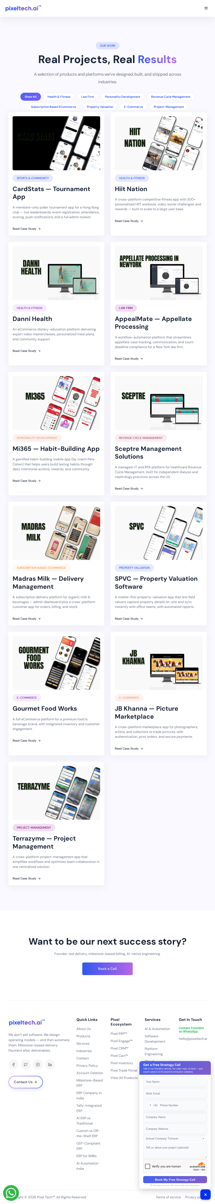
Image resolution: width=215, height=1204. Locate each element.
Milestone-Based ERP (89, 1083)
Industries (84, 1051)
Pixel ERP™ (119, 1033)
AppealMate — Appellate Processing (153, 323)
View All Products (124, 1078)
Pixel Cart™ (119, 1056)
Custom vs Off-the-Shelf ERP (88, 1133)
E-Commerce (133, 107)
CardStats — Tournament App (51, 193)
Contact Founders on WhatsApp (191, 1029)
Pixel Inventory (122, 1063)
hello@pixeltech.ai (193, 1038)
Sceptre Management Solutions (148, 453)
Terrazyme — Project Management (44, 842)
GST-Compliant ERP (88, 1146)
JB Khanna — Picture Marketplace (146, 712)
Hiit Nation (131, 189)
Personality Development (122, 97)
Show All (31, 97)
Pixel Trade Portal (124, 1070)
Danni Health (32, 319)
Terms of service (168, 1197)
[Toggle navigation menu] (206, 8)
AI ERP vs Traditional (84, 1121)
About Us (83, 1029)
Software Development (155, 1039)
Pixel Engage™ (121, 1041)
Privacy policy (196, 1197)
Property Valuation (100, 107)
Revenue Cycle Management (170, 97)
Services (82, 1043)
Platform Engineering (154, 1051)
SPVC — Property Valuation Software (156, 582)
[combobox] (150, 1105)
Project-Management (169, 107)
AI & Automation (157, 1029)
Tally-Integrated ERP (89, 1108)
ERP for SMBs (86, 1156)
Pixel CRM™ (119, 1048)
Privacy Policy (87, 1065)
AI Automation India (87, 1166)
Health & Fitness (58, 97)
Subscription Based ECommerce (53, 107)
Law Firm (87, 97)
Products (83, 1036)
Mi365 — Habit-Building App (56, 449)
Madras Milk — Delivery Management (48, 582)
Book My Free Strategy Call (175, 1179)
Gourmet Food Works (45, 708)
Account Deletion (89, 1073)
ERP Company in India (89, 1095)
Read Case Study (25, 229)
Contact (82, 1058)
